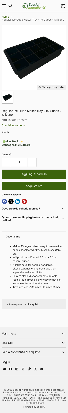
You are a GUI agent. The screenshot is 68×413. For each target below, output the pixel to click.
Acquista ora (34, 186)
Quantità (7, 154)
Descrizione (13, 236)
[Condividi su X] (11, 201)
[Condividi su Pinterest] (24, 201)
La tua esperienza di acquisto (22, 304)
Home (5, 16)
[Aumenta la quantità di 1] (32, 162)
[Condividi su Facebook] (4, 201)
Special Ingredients (14, 125)
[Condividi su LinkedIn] (17, 201)
